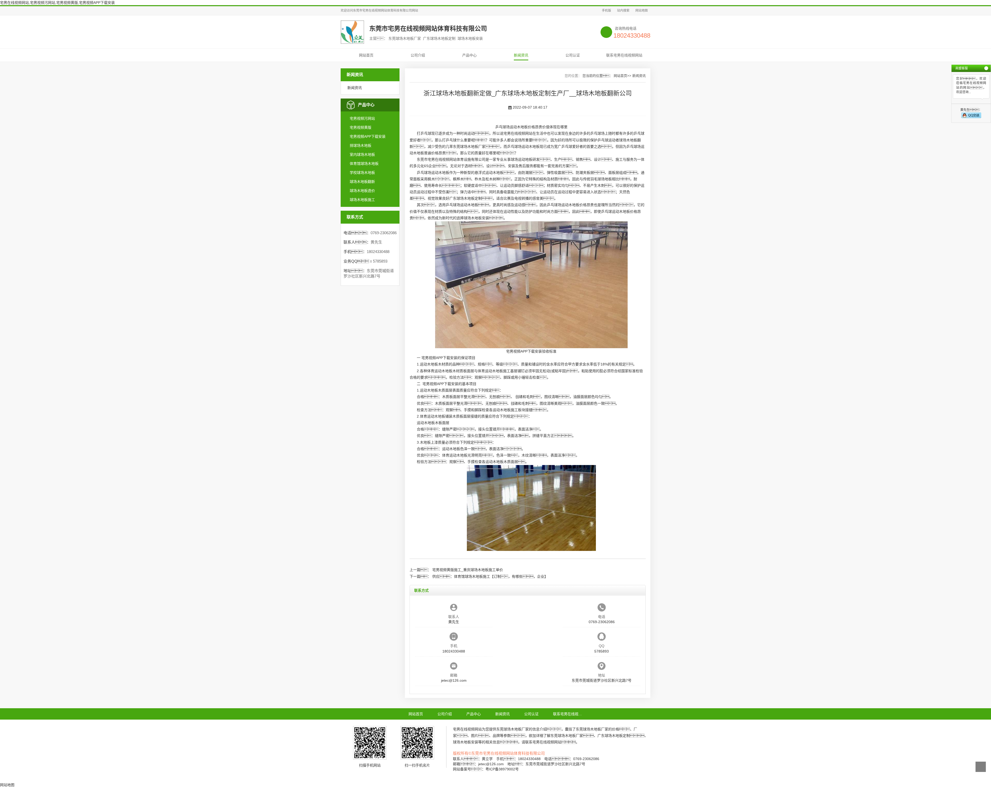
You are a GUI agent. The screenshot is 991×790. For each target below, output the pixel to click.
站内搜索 (623, 10)
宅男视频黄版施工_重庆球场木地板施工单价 (467, 570)
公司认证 (572, 55)
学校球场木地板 (362, 172)
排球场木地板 (360, 145)
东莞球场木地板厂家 (469, 146)
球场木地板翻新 (362, 182)
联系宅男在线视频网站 (624, 55)
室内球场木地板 (362, 154)
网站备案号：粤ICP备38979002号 (486, 769)
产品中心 (469, 55)
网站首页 (366, 55)
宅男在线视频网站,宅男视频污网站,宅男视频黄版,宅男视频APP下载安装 (57, 3)
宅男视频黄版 (360, 127)
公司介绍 (418, 55)
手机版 (606, 10)
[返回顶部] (981, 767)
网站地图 (641, 10)
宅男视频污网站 (362, 118)
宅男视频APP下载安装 (368, 136)
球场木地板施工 (362, 200)
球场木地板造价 (362, 191)
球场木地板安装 (476, 218)
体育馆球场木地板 (364, 163)
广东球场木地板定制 (465, 198)
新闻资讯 (521, 55)
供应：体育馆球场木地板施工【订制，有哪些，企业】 (490, 576)
